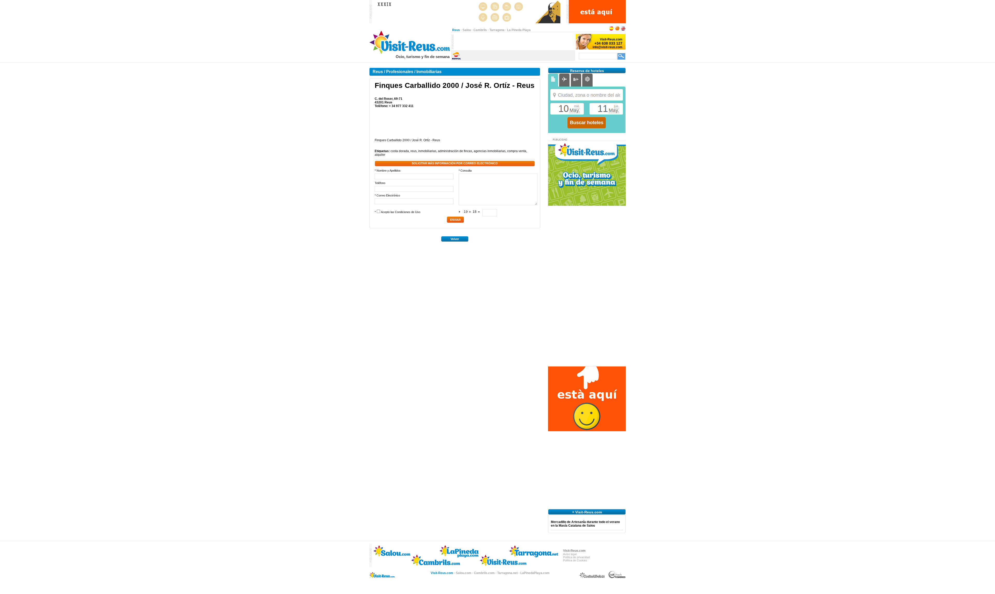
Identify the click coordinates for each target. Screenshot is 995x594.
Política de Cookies (575, 560)
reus (413, 151)
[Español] (611, 30)
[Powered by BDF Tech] (617, 577)
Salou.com (463, 573)
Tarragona (496, 30)
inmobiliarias (427, 151)
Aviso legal (570, 554)
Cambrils (480, 30)
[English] (623, 30)
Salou (467, 30)
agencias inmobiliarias (490, 151)
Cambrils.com (484, 573)
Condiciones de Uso (407, 212)
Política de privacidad (576, 557)
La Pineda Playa (519, 30)
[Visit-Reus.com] (410, 53)
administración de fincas (455, 151)
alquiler (380, 155)
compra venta (516, 151)
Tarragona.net (507, 573)
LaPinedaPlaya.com (535, 573)
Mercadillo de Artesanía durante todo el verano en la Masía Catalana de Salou (585, 523)
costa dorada (399, 151)
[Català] (617, 30)
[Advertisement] (514, 42)
